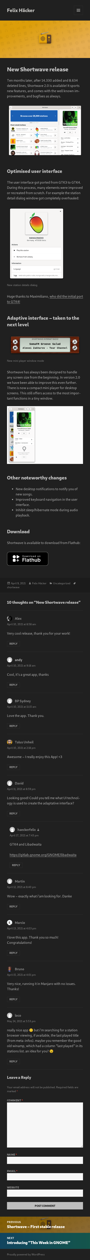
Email (12, 1171)
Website (13, 1187)
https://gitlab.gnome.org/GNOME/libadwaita (43, 855)
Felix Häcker (21, 10)
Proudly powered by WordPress (26, 1254)
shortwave (13, 587)
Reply (13, 643)
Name (12, 1154)
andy (18, 660)
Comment (15, 1100)
